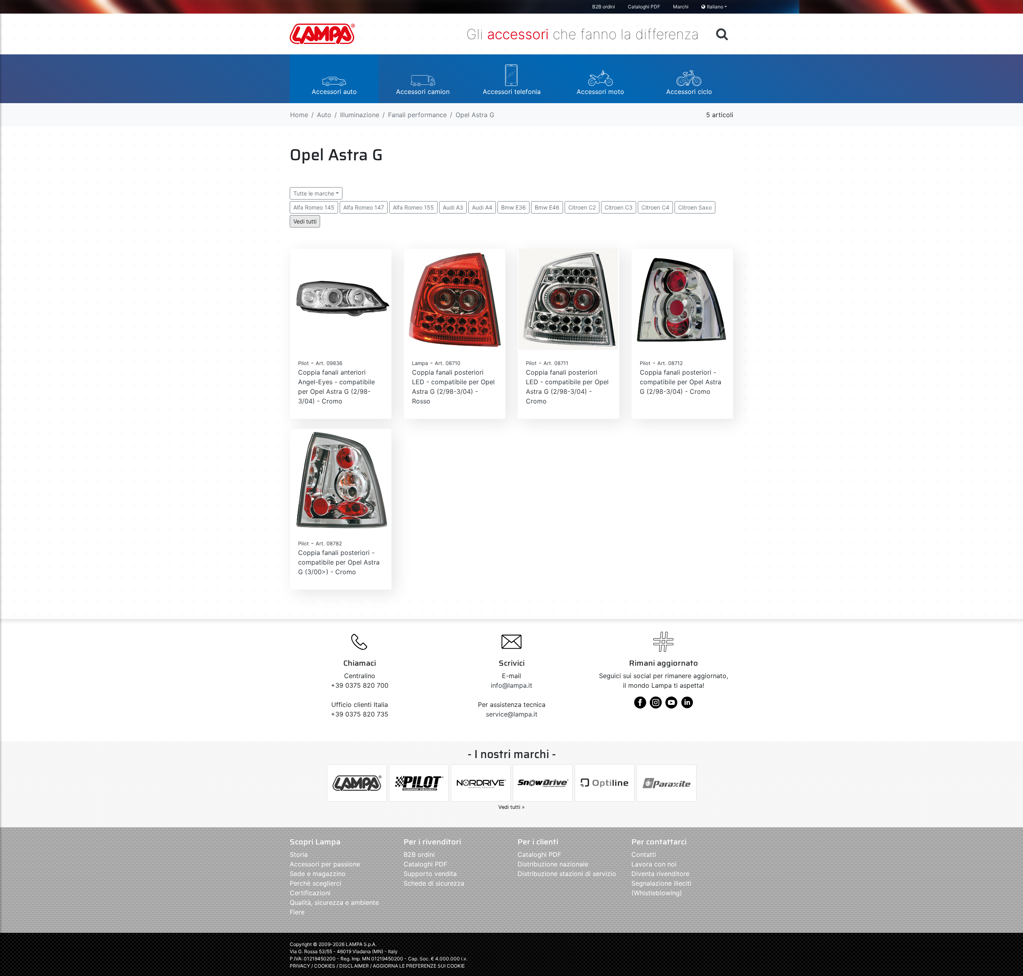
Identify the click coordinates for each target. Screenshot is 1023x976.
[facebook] (640, 705)
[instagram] (656, 705)
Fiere (297, 912)
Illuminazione (359, 115)
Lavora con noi (654, 864)
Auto (324, 115)
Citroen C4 (655, 207)
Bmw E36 (513, 207)
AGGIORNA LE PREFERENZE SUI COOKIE (419, 966)
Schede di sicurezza (434, 883)
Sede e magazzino (318, 874)
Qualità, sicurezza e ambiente (334, 902)
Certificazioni (310, 893)
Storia (299, 854)
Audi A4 (482, 207)
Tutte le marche (313, 193)
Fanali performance (417, 115)
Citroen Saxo (695, 207)
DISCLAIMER (354, 966)
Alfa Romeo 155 (413, 207)
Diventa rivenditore (660, 874)
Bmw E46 (547, 207)
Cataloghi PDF (644, 7)
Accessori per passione (325, 864)
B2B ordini (603, 7)
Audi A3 (453, 207)
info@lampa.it (511, 685)
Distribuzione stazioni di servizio (566, 874)
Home (299, 115)
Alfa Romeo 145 (313, 207)
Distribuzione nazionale (552, 864)
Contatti (643, 854)
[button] (334, 78)
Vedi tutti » (511, 807)
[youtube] (671, 705)
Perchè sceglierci (315, 883)
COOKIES (324, 966)
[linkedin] (687, 705)
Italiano (715, 7)
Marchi (681, 7)
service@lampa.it (511, 714)
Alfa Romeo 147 (363, 207)
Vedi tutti (304, 221)
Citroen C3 (619, 207)
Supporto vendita (430, 874)
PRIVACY (300, 966)
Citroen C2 (582, 207)
